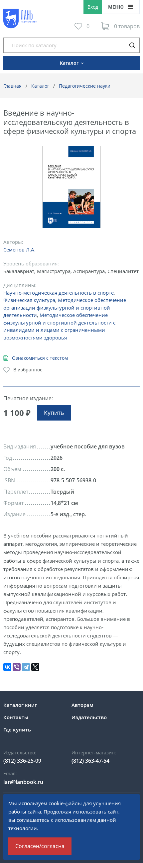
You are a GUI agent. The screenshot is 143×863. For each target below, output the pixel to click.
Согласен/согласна (40, 846)
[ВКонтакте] (7, 667)
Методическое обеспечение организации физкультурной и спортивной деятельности (64, 307)
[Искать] (132, 45)
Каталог (40, 86)
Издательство (89, 717)
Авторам (82, 705)
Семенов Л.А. (19, 249)
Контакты (15, 717)
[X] (35, 667)
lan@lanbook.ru (23, 782)
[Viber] (17, 667)
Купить (54, 413)
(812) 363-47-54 (90, 760)
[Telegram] (26, 667)
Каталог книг (20, 705)
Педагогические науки (84, 86)
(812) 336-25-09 (22, 760)
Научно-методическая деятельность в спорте (58, 292)
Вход (92, 7)
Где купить (17, 729)
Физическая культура (29, 300)
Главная (12, 86)
